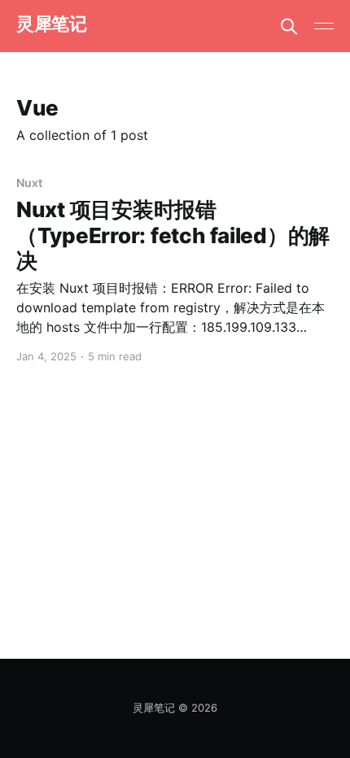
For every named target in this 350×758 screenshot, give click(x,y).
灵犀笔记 (51, 24)
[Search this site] (289, 26)
